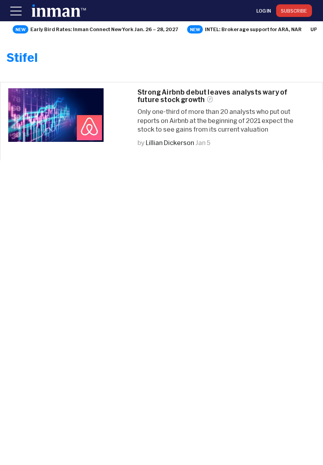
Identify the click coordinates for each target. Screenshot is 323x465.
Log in (263, 10)
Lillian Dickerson (170, 142)
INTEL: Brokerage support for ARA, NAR (253, 29)
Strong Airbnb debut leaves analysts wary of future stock (212, 95)
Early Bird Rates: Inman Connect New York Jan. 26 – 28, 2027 (104, 29)
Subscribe (294, 10)
